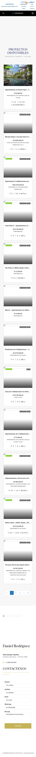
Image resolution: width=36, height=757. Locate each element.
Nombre (7, 682)
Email (6, 697)
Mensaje (7, 711)
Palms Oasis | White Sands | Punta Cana (20, 523)
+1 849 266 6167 (9, 4)
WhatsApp (8, 704)
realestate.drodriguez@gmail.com (9, 6)
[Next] (24, 593)
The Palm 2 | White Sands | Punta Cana (19, 268)
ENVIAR (18, 726)
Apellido (7, 689)
